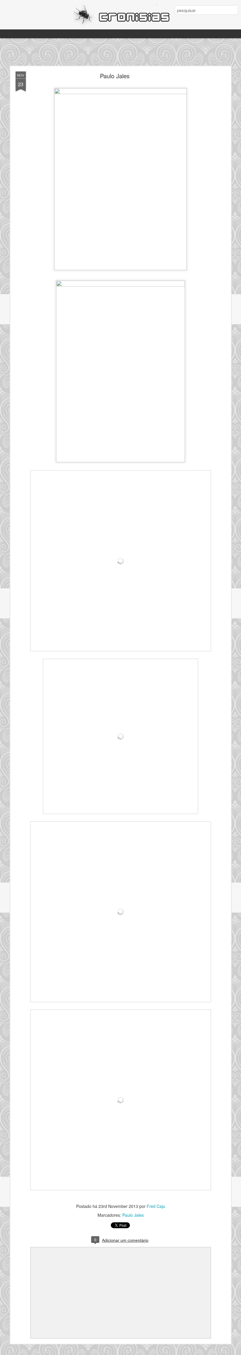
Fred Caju (156, 1206)
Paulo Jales (115, 75)
